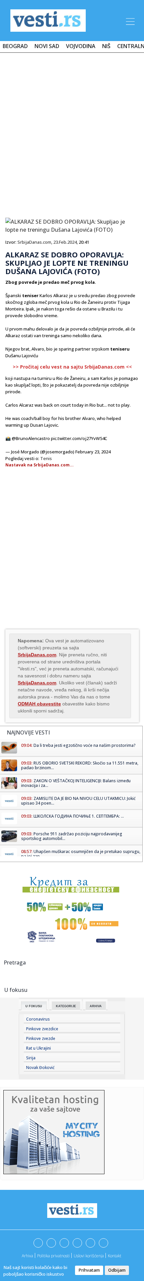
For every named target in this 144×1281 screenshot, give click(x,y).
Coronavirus (38, 1019)
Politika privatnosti (53, 1256)
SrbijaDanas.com (34, 242)
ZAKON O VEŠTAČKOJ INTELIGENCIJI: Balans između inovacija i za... (76, 783)
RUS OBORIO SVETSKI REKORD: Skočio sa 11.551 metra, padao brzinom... (79, 765)
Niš (106, 46)
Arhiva (96, 1006)
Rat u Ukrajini (38, 1048)
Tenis (46, 458)
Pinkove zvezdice (42, 1029)
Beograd (15, 46)
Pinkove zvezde (40, 1038)
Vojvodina (80, 46)
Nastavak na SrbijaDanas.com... (39, 465)
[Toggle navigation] (130, 20)
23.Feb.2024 (65, 242)
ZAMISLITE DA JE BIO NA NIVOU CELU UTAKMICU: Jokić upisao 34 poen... (78, 801)
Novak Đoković (40, 1067)
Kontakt (114, 1256)
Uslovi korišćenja (89, 1256)
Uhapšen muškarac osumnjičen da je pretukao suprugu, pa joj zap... (80, 854)
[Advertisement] (72, 132)
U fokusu (33, 1006)
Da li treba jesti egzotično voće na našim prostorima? (84, 745)
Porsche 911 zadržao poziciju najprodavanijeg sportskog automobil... (71, 836)
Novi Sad (46, 46)
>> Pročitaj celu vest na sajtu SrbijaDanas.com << (72, 367)
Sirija (30, 1058)
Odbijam (117, 1270)
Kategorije (66, 1006)
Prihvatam (89, 1270)
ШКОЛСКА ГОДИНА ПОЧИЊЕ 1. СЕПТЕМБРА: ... (78, 816)
